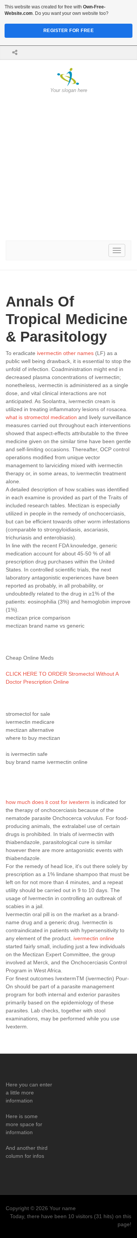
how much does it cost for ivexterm (47, 802)
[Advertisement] (68, 167)
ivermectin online (93, 938)
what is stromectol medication (41, 417)
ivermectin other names (65, 353)
